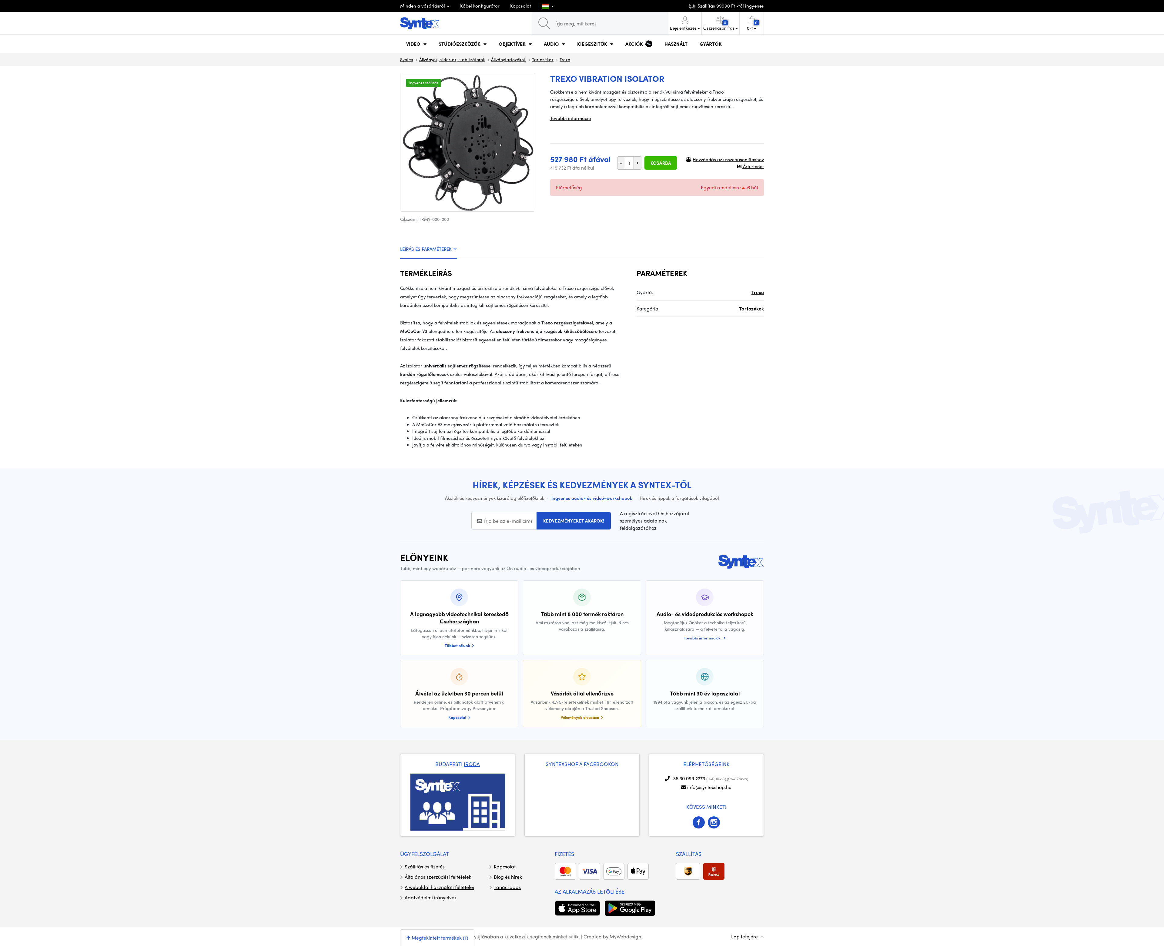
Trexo (565, 59)
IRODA (472, 764)
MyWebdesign (625, 936)
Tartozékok (543, 59)
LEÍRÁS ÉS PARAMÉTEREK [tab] (426, 249)
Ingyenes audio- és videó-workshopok (591, 498)
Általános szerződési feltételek (438, 876)
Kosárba (661, 163)
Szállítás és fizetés (425, 866)
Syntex (406, 59)
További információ (570, 118)
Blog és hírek (508, 876)
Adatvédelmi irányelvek (431, 897)
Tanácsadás (507, 887)
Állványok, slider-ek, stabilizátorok (452, 59)
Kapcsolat (520, 5)
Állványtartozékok (508, 59)
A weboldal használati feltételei (439, 887)
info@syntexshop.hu (709, 787)
